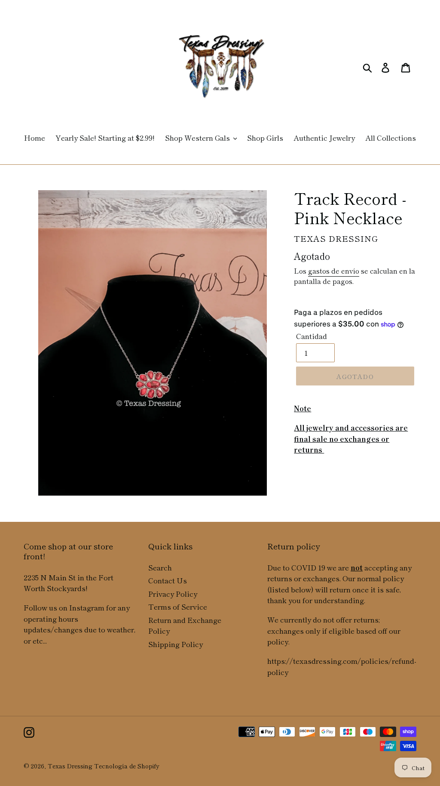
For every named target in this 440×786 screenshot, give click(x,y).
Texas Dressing (70, 765)
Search (160, 567)
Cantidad (311, 335)
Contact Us (167, 580)
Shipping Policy (175, 643)
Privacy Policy (172, 593)
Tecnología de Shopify (126, 765)
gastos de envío (333, 270)
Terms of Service (177, 606)
